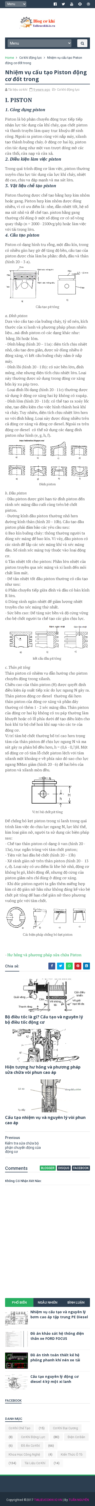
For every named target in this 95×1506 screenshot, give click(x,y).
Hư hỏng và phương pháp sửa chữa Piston (44, 954)
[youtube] (71, 4)
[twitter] (63, 4)
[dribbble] (88, 4)
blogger (47, 1168)
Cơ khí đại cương (65, 1428)
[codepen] (80, 4)
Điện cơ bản (76, 1437)
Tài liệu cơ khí (35, 1463)
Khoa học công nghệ (24, 1454)
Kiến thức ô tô (72, 1454)
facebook (81, 1168)
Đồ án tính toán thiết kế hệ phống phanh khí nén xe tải (55, 1357)
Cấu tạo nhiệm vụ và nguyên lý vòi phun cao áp (45, 1120)
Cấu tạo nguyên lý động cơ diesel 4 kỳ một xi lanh (54, 1379)
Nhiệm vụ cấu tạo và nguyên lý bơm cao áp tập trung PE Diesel (59, 1314)
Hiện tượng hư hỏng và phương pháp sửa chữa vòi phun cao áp (43, 1069)
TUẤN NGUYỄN (79, 1500)
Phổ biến (19, 1302)
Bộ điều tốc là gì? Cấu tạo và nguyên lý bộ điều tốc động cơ (44, 1019)
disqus (63, 1168)
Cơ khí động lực (30, 58)
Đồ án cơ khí (30, 1445)
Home (9, 58)
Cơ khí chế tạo (19, 1428)
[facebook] (55, 4)
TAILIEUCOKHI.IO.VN (48, 1500)
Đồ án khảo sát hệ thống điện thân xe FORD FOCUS (57, 1336)
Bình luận (75, 1302)
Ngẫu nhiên (47, 1302)
